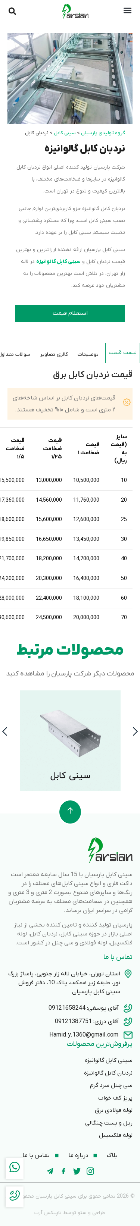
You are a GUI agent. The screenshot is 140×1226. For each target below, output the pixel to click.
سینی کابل (65, 133)
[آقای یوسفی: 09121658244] (128, 1008)
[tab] (122, 353)
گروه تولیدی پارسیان (103, 133)
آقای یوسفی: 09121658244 (84, 1008)
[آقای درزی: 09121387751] (128, 1021)
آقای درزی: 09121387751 (87, 1021)
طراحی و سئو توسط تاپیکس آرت (70, 1212)
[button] (4, 731)
